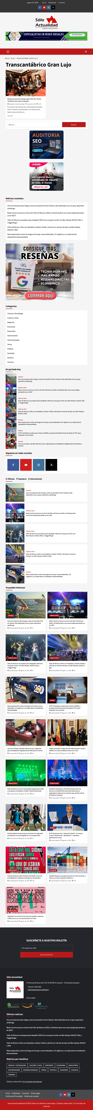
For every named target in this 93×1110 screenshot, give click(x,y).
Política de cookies (31, 1096)
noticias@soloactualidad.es (38, 990)
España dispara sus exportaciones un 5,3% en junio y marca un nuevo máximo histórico (67, 877)
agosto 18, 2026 (24, 921)
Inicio (44, 3)
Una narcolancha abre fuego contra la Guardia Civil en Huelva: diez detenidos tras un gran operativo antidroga (45, 207)
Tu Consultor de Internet (32, 1081)
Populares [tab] (22, 479)
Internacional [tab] (35, 479)
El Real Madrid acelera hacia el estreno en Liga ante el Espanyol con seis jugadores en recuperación (25, 834)
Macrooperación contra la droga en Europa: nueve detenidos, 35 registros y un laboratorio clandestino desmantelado (42, 235)
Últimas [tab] (11, 479)
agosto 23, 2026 (24, 628)
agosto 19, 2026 (66, 798)
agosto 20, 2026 (24, 753)
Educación (11, 331)
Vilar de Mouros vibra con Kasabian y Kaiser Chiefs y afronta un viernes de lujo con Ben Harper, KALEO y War (43, 228)
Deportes (11, 322)
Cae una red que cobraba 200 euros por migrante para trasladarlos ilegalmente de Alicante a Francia (50, 445)
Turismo (10, 93)
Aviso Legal (35, 1093)
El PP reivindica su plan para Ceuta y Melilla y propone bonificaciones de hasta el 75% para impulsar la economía (49, 434)
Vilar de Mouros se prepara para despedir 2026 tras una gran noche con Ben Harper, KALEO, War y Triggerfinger (45, 221)
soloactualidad (13, 628)
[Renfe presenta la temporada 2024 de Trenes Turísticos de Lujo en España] (26, 83)
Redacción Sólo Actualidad (16, 104)
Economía (11, 327)
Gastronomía (12, 336)
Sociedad (10, 353)
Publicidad (52, 3)
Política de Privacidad (14, 1096)
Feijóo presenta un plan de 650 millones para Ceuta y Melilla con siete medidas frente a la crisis (67, 749)
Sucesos (10, 358)
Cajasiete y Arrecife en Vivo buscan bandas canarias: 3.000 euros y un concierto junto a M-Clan (25, 917)
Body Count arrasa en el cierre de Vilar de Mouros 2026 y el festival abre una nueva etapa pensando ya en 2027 (45, 214)
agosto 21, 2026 (66, 671)
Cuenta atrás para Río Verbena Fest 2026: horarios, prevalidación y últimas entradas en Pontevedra (24, 877)
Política (10, 349)
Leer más (10, 116)
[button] (8, 51)
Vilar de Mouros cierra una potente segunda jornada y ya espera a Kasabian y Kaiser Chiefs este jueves (25, 790)
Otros (9, 344)
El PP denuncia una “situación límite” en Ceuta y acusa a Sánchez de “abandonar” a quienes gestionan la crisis (66, 835)
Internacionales (13, 340)
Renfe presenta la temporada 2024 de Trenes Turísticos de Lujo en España (24, 100)
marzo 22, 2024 (31, 104)
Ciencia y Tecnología (15, 313)
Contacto (61, 3)
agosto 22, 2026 (24, 671)
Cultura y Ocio (12, 318)
